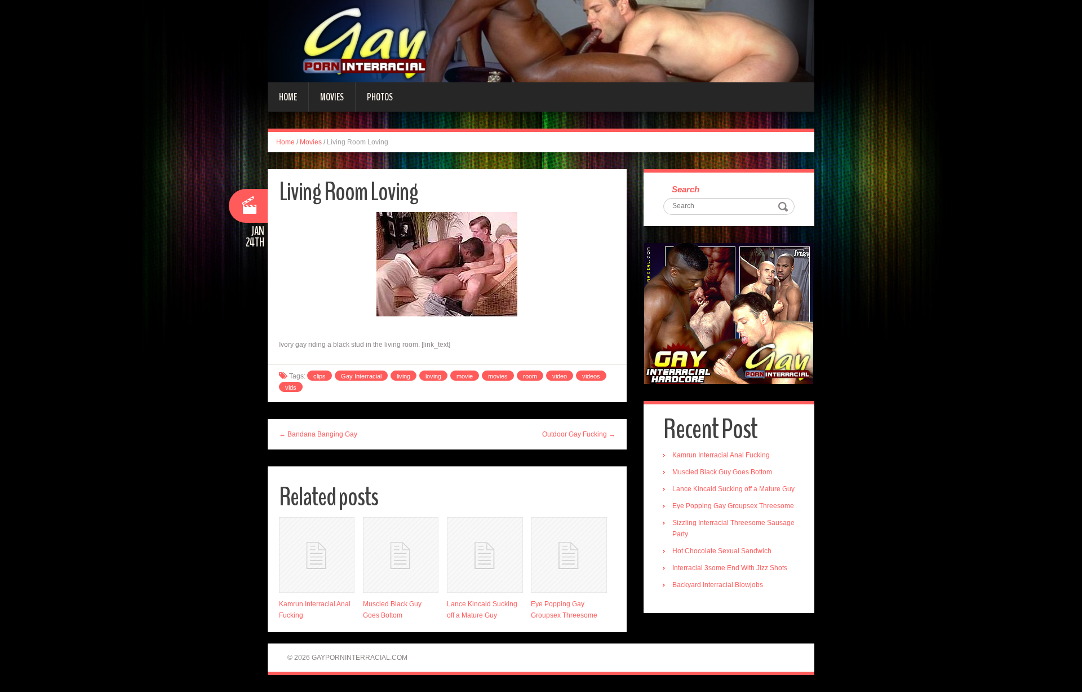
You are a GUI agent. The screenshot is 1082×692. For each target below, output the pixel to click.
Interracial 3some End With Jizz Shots (729, 568)
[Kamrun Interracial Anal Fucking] (316, 555)
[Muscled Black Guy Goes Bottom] (400, 555)
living (403, 376)
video (559, 376)
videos (591, 376)
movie (464, 376)
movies (498, 376)
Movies (332, 97)
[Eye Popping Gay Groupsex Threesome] (568, 555)
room (530, 376)
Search (685, 189)
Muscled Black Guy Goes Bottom (722, 472)
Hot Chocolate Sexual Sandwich (721, 551)
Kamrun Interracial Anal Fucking (721, 455)
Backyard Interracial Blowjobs (717, 585)
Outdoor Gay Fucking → (578, 434)
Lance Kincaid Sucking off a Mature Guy (733, 489)
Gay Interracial (361, 376)
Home (288, 97)
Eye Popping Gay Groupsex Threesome (733, 506)
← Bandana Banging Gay (318, 434)
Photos (380, 97)
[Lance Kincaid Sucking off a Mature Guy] (484, 555)
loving (433, 376)
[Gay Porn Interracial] (541, 41)
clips (319, 376)
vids (290, 387)
